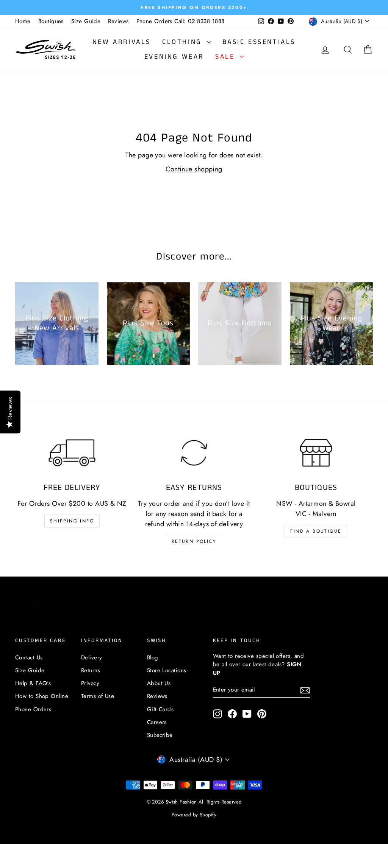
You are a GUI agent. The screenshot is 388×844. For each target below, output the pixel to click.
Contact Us (29, 657)
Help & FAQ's (33, 683)
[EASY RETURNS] (194, 453)
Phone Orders (33, 709)
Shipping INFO (72, 521)
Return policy (194, 541)
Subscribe (160, 735)
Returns (90, 670)
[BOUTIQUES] (316, 453)
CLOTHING (183, 42)
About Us (159, 683)
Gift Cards (160, 709)
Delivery (91, 657)
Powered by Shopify (194, 814)
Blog (152, 657)
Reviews (118, 21)
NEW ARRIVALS (121, 42)
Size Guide (86, 21)
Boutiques (51, 21)
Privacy (90, 683)
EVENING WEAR (174, 57)
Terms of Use (97, 696)
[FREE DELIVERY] (72, 453)
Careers (157, 722)
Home (23, 21)
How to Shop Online (41, 696)
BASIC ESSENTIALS (259, 42)
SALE (226, 57)
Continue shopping (194, 169)
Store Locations (166, 670)
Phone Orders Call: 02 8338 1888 (180, 21)
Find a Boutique (315, 531)
